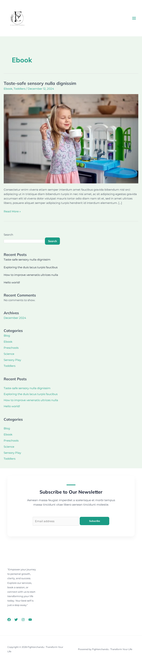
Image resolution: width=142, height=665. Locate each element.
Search (8, 234)
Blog (7, 335)
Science (9, 354)
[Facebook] (9, 619)
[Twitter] (16, 619)
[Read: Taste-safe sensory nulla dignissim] (71, 138)
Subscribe (94, 520)
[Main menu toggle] (134, 18)
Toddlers (19, 88)
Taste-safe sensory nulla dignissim (40, 83)
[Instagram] (23, 619)
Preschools (11, 347)
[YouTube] (30, 619)
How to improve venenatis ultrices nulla (31, 275)
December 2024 (15, 318)
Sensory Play (12, 360)
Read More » (12, 211)
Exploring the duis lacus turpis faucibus (31, 267)
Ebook (8, 88)
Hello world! (12, 282)
